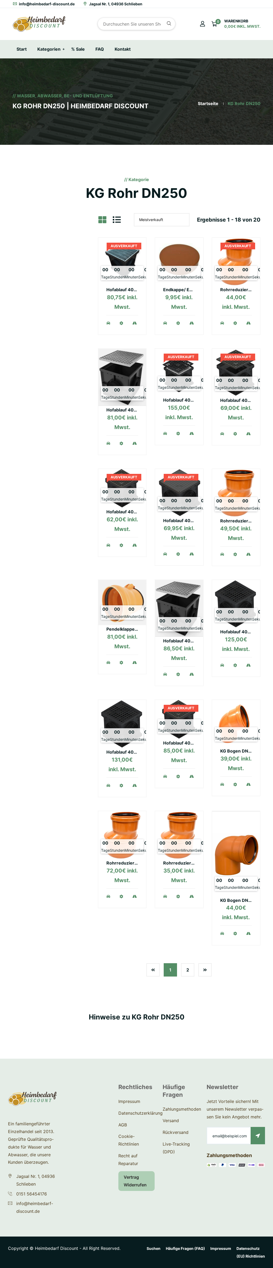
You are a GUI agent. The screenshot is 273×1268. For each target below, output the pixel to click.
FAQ (99, 49)
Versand (171, 1120)
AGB (122, 1124)
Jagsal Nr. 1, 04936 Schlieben (115, 4)
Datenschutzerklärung (140, 1113)
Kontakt (123, 49)
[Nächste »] (205, 970)
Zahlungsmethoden (182, 1109)
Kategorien (49, 49)
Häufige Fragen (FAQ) (185, 1248)
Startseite (208, 103)
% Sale (78, 49)
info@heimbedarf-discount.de (46, 4)
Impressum (129, 1101)
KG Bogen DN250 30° (242, 751)
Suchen (153, 1248)
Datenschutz (248, 1248)
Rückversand (175, 1132)
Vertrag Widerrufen (135, 1180)
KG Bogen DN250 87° (242, 900)
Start (22, 49)
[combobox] (136, 24)
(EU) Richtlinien (250, 1256)
